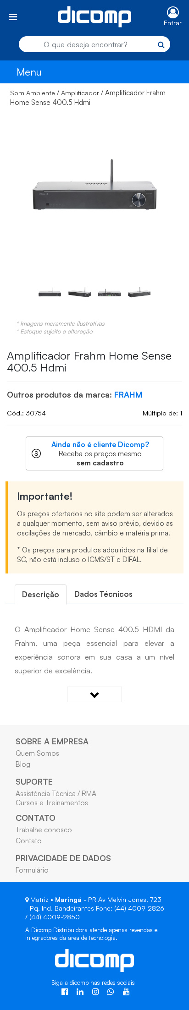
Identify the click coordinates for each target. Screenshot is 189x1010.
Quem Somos (37, 753)
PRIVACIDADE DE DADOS (63, 858)
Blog (23, 764)
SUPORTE (34, 781)
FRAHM (128, 394)
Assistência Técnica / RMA (56, 793)
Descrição (40, 594)
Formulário (32, 869)
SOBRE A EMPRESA (52, 741)
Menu (29, 72)
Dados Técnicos (103, 594)
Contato (29, 840)
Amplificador (80, 93)
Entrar (173, 23)
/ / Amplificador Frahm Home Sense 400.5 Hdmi (88, 97)
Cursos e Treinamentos (52, 802)
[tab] (41, 594)
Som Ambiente (32, 93)
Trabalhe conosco (44, 829)
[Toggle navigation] (13, 16)
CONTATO (36, 818)
